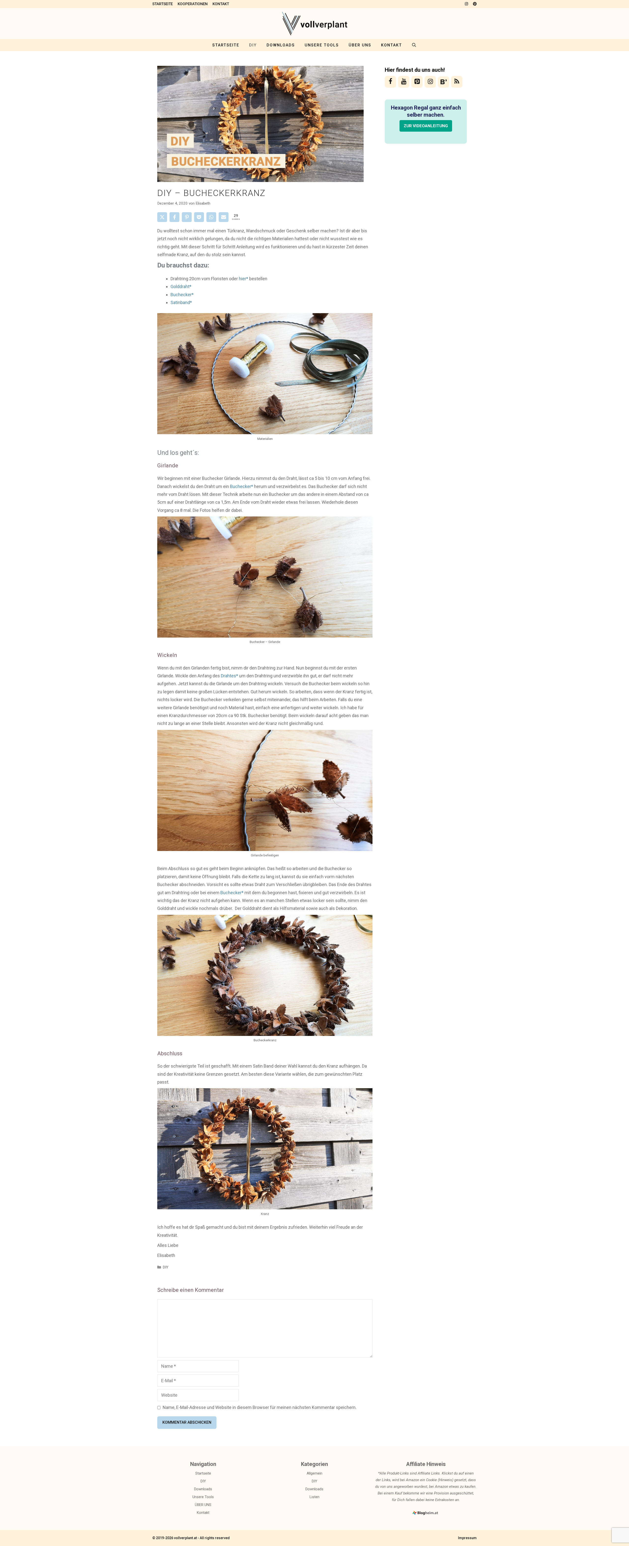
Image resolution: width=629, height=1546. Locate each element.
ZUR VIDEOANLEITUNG (426, 125)
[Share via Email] (224, 217)
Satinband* (181, 302)
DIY (253, 45)
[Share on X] (162, 217)
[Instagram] (430, 82)
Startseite (162, 4)
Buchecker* (182, 294)
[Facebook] (390, 82)
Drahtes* (229, 675)
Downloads (281, 45)
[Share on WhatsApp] (211, 217)
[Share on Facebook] (174, 217)
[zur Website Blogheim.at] (426, 1514)
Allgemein (314, 1473)
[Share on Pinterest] (187, 217)
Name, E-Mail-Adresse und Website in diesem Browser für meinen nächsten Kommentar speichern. (260, 1407)
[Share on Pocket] (199, 217)
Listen (314, 1497)
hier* (243, 278)
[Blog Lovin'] (443, 82)
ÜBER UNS (360, 45)
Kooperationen (193, 4)
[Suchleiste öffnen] (414, 45)
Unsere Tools (322, 45)
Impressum (467, 1538)
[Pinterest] (417, 82)
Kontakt (221, 4)
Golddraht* (181, 286)
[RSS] (456, 82)
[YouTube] (403, 82)
